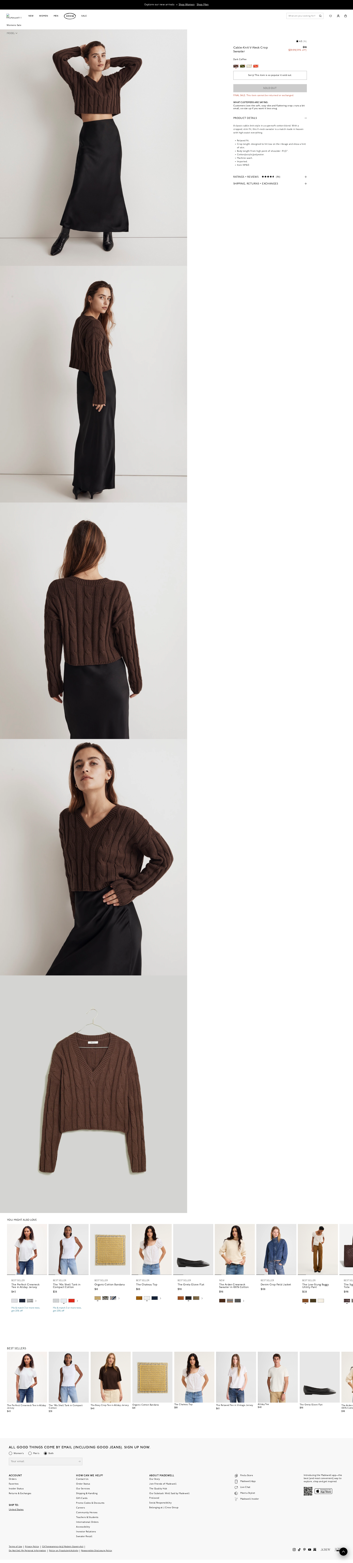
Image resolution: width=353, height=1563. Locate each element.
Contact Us (82, 1479)
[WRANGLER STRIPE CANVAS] (113, 1298)
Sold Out (270, 88)
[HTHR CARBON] (238, 1300)
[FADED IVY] (313, 1300)
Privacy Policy (32, 1547)
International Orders (87, 1522)
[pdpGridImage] (93, 147)
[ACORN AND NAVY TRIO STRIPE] (230, 1300)
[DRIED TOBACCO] (305, 1300)
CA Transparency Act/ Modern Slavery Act (62, 1547)
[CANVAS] (321, 1300)
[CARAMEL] (181, 1298)
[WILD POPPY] (71, 1300)
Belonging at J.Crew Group (163, 1507)
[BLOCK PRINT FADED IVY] (105, 1298)
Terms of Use (15, 1547)
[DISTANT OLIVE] (196, 1298)
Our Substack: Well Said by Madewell (169, 1493)
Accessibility (83, 1527)
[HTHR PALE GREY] (14, 1300)
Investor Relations (86, 1531)
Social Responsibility (160, 1503)
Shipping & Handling (86, 1493)
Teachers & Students (87, 1517)
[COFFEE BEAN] (347, 1300)
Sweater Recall (84, 1536)
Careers (80, 1508)
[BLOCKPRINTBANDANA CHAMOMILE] (98, 1298)
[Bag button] (345, 16)
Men (56, 16)
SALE (84, 16)
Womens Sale (14, 25)
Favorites (14, 1484)
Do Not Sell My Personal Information (27, 1551)
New (31, 16)
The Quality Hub (158, 1488)
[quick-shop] (151, 1303)
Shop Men (203, 4)
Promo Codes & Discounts (90, 1503)
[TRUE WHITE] (147, 1298)
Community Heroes (86, 1512)
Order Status (83, 1484)
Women (43, 16)
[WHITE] (30, 1300)
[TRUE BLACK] (188, 1298)
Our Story (154, 1479)
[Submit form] (79, 1462)
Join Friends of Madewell (162, 1484)
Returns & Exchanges (20, 1493)
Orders (13, 1479)
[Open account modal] (338, 16)
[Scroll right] (36, 1301)
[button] (13, 33)
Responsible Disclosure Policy (96, 1551)
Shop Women (187, 4)
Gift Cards (82, 1498)
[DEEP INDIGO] (22, 1300)
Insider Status (16, 1488)
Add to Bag (110, 1307)
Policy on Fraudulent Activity (64, 1551)
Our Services (83, 1488)
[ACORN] (139, 1298)
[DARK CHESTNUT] (222, 1300)
